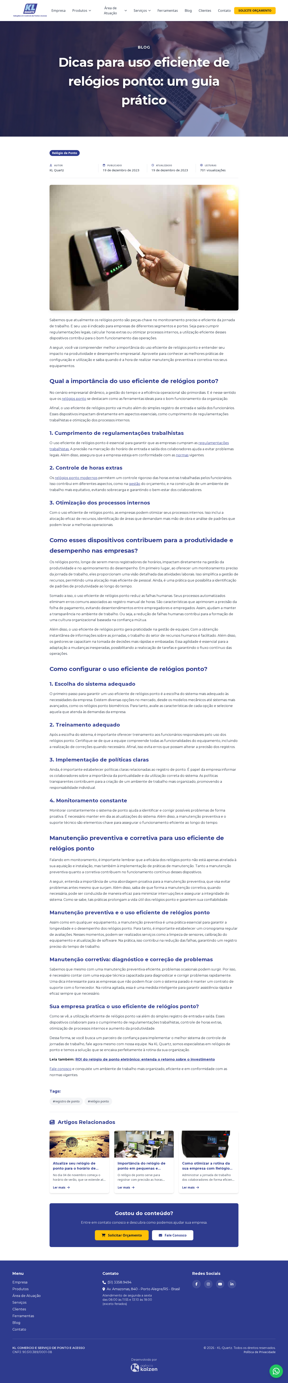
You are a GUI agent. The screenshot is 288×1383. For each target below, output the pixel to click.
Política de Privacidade (260, 1352)
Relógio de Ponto (64, 153)
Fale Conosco (175, 1235)
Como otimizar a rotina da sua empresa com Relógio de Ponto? (206, 1168)
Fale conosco (60, 1069)
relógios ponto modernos (76, 478)
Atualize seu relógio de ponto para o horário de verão (74, 1168)
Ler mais (59, 1187)
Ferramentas (167, 10)
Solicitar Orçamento (124, 1235)
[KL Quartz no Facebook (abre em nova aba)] (196, 1284)
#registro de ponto (66, 1101)
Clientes (205, 10)
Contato (224, 10)
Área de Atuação (110, 10)
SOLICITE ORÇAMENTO (254, 10)
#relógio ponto (98, 1101)
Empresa (58, 10)
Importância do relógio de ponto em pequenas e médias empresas (142, 1168)
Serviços (140, 10)
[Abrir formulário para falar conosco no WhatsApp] (276, 1371)
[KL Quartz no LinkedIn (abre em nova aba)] (232, 1284)
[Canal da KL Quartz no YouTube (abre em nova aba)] (220, 1284)
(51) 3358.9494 (119, 1282)
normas (182, 455)
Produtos (79, 10)
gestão (134, 484)
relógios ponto (74, 399)
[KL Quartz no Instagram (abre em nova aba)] (208, 1284)
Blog (188, 10)
